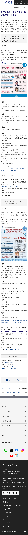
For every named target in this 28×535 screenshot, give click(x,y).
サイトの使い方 (7, 526)
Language (5, 516)
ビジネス (20, 392)
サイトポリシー (7, 523)
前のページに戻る (6, 388)
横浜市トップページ (11, 392)
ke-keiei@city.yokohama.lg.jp (14, 349)
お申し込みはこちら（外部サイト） (11, 186)
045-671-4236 (9, 362)
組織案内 (5, 502)
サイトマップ (6, 519)
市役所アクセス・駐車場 (9, 498)
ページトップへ (14, 397)
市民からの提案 (7, 512)
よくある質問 (6, 509)
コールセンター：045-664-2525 (12, 505)
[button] (16, 2)
